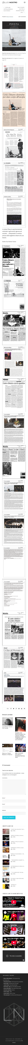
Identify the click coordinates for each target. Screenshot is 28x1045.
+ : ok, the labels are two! (12, 986)
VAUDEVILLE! (13, 884)
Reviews (11, 16)
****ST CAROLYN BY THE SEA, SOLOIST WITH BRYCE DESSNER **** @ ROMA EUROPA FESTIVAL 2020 (18, 872)
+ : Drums (9, 990)
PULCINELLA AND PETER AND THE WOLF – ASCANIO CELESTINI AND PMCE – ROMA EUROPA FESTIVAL (18, 878)
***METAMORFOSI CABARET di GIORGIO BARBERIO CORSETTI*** (18, 860)
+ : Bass (7, 991)
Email (3, 804)
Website (4, 810)
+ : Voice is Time (9, 993)
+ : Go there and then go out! (12, 995)
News (8, 16)
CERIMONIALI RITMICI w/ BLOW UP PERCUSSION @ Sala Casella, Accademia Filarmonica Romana (18, 847)
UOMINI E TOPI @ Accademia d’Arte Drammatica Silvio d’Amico (18, 841)
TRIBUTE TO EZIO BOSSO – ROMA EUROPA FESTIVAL (18, 854)
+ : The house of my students (13, 981)
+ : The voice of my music (12, 988)
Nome (3, 798)
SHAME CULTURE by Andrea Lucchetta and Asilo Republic (18, 835)
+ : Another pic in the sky (10, 983)
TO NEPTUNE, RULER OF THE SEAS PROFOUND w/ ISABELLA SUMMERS (18, 829)
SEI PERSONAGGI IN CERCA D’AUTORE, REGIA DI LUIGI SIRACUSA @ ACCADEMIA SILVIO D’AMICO (18, 866)
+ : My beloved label (10, 985)
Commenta (4, 778)
